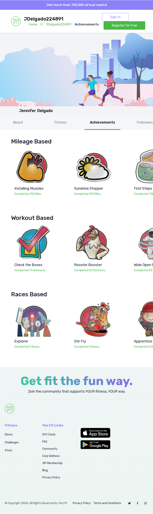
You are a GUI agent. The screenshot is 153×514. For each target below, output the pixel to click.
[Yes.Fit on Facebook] (137, 503)
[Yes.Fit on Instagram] (145, 503)
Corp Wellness (51, 456)
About (18, 122)
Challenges (12, 442)
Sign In (115, 17)
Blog (45, 470)
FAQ (44, 441)
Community (50, 449)
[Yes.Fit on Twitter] (129, 503)
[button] (95, 433)
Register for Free (124, 25)
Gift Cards (49, 434)
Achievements (102, 122)
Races (9, 434)
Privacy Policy (51, 477)
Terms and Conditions (107, 503)
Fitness (60, 122)
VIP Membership (52, 463)
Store (8, 450)
